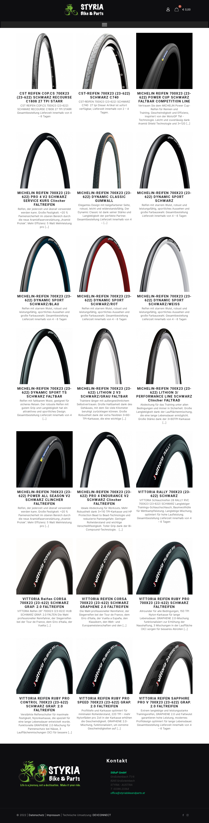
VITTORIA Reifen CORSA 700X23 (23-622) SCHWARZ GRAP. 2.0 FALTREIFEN (44, 603)
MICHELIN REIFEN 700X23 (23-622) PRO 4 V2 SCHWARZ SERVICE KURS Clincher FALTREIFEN (44, 199)
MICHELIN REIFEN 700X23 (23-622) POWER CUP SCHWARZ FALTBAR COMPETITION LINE (164, 97)
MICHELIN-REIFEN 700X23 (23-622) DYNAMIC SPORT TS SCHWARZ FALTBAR (44, 392)
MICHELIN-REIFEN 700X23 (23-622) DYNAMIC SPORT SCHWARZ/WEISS (164, 300)
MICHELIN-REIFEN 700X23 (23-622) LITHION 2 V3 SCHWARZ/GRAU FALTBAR (104, 392)
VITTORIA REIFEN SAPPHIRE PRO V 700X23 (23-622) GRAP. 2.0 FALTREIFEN (164, 702)
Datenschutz (36, 815)
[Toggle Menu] (104, 24)
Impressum (53, 815)
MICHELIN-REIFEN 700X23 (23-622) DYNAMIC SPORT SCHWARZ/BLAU (44, 300)
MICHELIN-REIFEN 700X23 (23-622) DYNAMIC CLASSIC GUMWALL (104, 197)
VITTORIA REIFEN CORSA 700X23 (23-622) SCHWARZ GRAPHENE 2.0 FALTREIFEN (104, 603)
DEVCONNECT (102, 815)
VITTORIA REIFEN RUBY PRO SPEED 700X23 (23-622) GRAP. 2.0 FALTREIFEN (104, 702)
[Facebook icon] (183, 815)
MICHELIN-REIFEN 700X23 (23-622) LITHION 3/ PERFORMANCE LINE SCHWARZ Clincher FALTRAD (164, 394)
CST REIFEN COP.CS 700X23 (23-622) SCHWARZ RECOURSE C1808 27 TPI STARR (44, 97)
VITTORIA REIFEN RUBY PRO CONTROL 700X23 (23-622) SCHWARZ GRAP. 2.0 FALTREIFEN (44, 704)
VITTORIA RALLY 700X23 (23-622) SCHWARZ (164, 494)
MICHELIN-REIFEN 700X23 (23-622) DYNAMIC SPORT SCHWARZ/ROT (104, 300)
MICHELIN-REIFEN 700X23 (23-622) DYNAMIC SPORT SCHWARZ (164, 197)
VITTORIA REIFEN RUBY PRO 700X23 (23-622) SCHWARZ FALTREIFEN (164, 603)
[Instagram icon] (187, 815)
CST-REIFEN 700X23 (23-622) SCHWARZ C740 (104, 95)
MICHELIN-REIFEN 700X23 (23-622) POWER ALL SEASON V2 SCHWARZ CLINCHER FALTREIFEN (44, 498)
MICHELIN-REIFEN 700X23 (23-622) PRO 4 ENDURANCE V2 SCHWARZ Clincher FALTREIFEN (104, 498)
